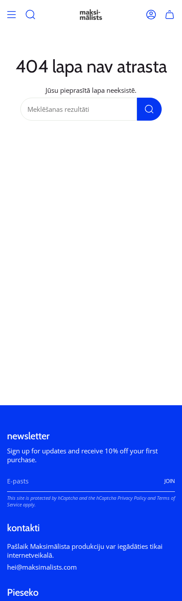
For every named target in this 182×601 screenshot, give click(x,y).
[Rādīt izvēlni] (11, 14)
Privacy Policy (132, 497)
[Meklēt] (149, 109)
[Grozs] (169, 14)
